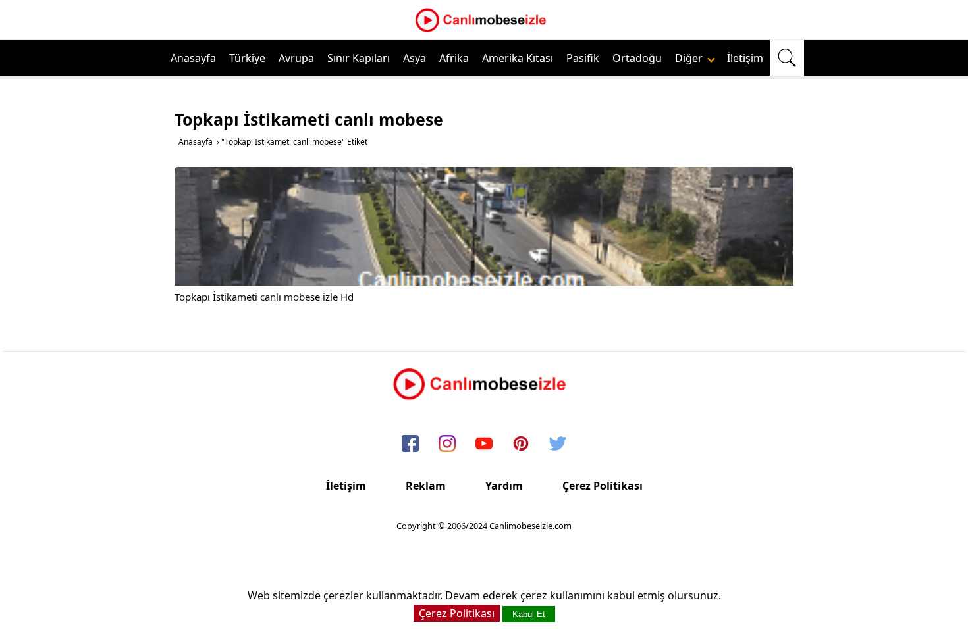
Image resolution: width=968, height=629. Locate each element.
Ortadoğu (637, 58)
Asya (414, 58)
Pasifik (582, 58)
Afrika (454, 58)
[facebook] (410, 444)
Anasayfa (193, 58)
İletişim (745, 58)
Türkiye (247, 58)
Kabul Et (528, 614)
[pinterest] (520, 444)
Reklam (426, 485)
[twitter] (557, 444)
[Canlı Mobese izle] (484, 30)
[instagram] (447, 444)
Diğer (690, 58)
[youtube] (484, 444)
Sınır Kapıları (358, 58)
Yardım (504, 485)
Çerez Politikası (602, 485)
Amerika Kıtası (517, 58)
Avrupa (296, 58)
